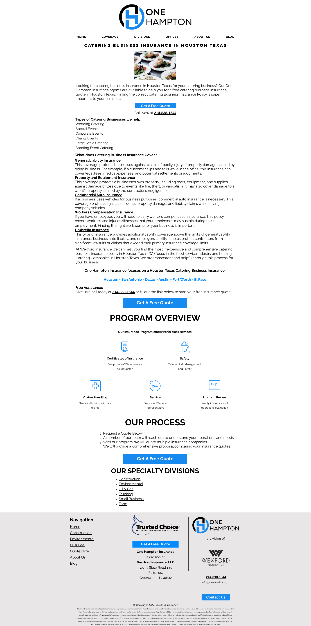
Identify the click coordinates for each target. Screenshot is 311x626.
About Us (78, 557)
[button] (110, 36)
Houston (111, 279)
